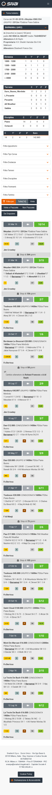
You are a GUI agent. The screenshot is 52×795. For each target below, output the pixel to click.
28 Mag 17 (12, 453)
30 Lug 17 (12, 383)
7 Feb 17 (13, 527)
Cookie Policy (26, 774)
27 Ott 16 (12, 566)
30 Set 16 (12, 601)
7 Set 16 (12, 636)
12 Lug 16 (12, 705)
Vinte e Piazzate (11, 207)
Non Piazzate (28, 207)
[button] (48, 4)
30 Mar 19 (12, 224)
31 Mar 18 (12, 260)
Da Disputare (9, 213)
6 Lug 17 (12, 418)
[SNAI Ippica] (10, 4)
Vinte (32, 201)
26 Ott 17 (12, 299)
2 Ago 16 (13, 670)
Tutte (22, 201)
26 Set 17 (12, 334)
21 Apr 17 (12, 488)
